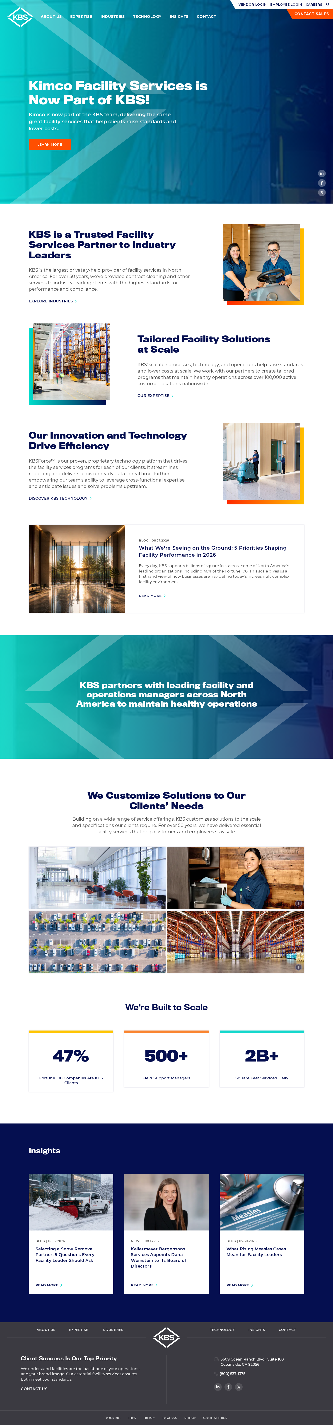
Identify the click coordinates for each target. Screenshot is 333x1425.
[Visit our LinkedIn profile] (322, 173)
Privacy (149, 1418)
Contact (206, 16)
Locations (169, 1418)
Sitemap (189, 1418)
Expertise (81, 16)
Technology (147, 16)
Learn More (49, 144)
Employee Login (286, 4)
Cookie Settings (215, 1418)
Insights (179, 16)
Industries (113, 16)
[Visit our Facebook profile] (322, 183)
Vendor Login (253, 4)
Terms (132, 1418)
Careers (314, 4)
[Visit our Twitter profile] (322, 192)
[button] (328, 4)
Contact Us (34, 1389)
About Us (51, 16)
